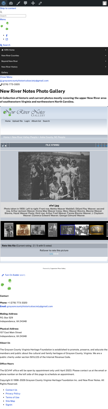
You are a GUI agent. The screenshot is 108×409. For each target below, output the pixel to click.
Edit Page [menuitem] (40, 3)
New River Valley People (25, 137)
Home (6, 137)
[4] (56, 254)
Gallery (4, 72)
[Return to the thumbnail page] (2, 145)
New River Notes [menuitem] (11, 3)
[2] (52, 254)
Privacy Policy (13, 393)
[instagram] (7, 39)
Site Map (10, 401)
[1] (50, 254)
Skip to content (8, 8)
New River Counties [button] (10, 55)
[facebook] (7, 35)
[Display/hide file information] (5, 145)
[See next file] (103, 145)
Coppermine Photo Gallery (58, 268)
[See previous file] (100, 145)
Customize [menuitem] (18, 3)
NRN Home (9, 50)
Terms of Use (12, 397)
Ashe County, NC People (52, 137)
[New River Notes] (21, 29)
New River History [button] (9, 67)
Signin (9, 404)
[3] (54, 254)
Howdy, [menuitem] (104, 3)
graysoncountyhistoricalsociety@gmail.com (26, 306)
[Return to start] (97, 145)
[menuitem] (3, 3)
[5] (58, 254)
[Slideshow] (7, 145)
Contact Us (11, 390)
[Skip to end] (106, 145)
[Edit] (22, 275)
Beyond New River (9, 61)
